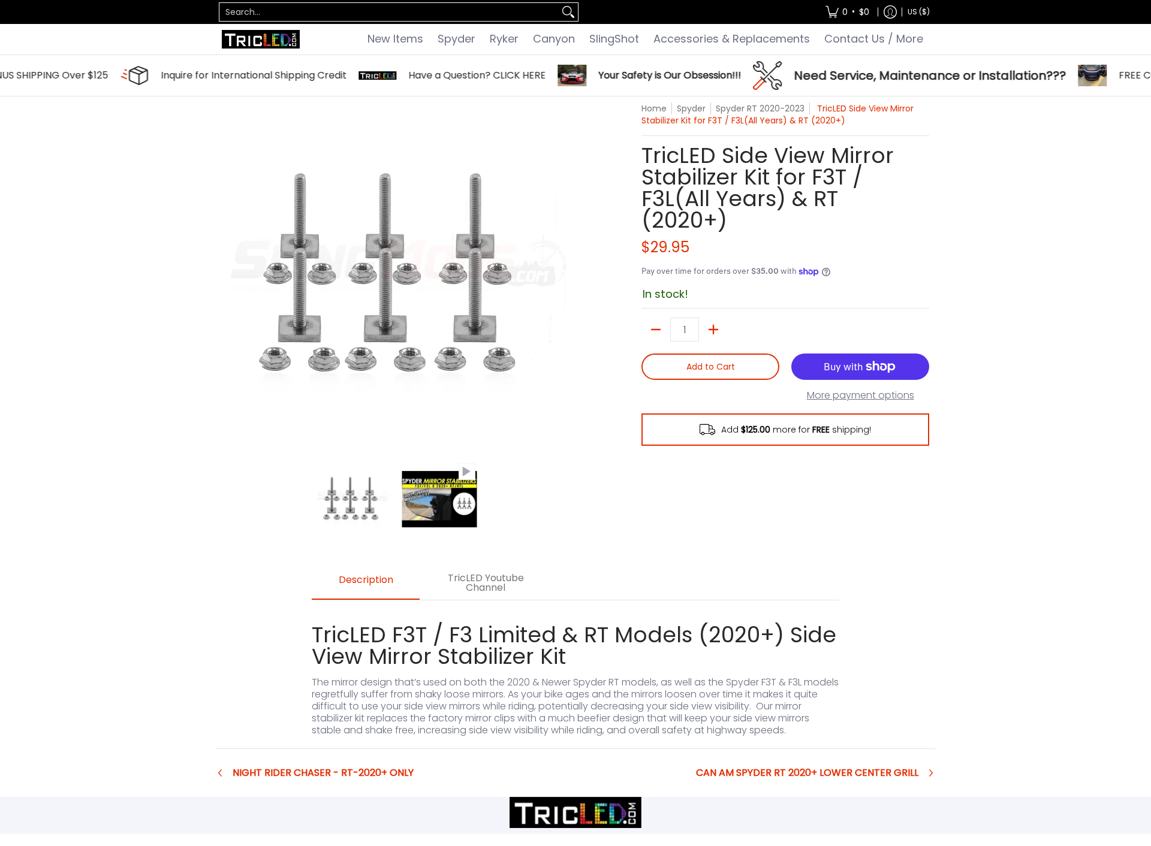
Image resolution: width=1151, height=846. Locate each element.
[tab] (366, 583)
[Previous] (230, 276)
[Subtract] (655, 329)
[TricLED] (261, 39)
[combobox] (389, 12)
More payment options (860, 395)
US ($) (919, 12)
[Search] (568, 12)
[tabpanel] (575, 674)
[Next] (561, 276)
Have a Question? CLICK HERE (423, 75)
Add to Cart (710, 367)
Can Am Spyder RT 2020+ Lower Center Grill (807, 773)
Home (654, 108)
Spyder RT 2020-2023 (760, 108)
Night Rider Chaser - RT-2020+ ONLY (323, 773)
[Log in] (890, 12)
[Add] (713, 329)
